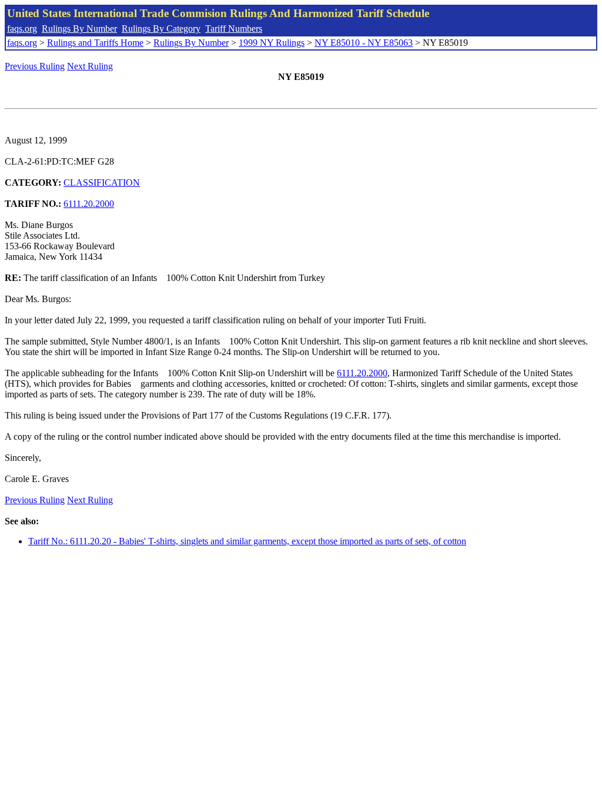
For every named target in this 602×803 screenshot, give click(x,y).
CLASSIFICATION (101, 183)
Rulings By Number (79, 29)
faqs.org (22, 29)
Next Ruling (90, 66)
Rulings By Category (161, 29)
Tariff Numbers (233, 29)
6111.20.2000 (88, 204)
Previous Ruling (35, 66)
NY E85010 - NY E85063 (364, 43)
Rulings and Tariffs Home (95, 43)
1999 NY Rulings (272, 43)
